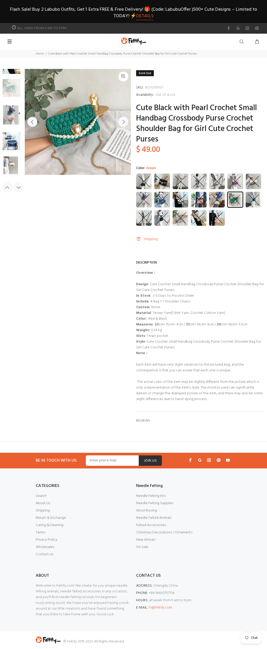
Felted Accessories (151, 525)
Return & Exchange (51, 518)
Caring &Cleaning (49, 525)
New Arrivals (145, 540)
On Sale (142, 547)
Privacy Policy (46, 540)
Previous (32, 122)
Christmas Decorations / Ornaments (164, 532)
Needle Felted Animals (154, 518)
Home (40, 53)
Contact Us (44, 554)
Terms (40, 532)
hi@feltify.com (160, 608)
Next (123, 122)
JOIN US (150, 461)
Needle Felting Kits (151, 496)
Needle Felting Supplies (154, 503)
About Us (43, 503)
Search (41, 496)
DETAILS (145, 16)
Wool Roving (146, 511)
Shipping (150, 239)
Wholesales (45, 547)
